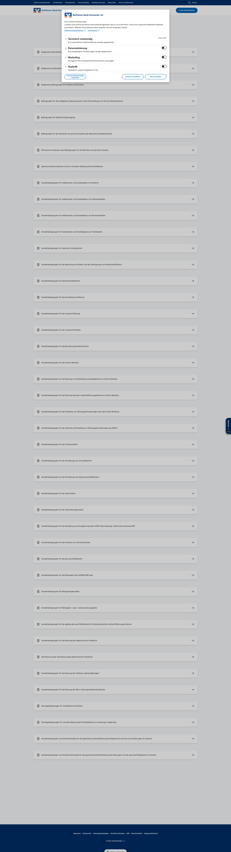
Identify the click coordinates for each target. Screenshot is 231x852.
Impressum (92, 30)
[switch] (164, 47)
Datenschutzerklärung (74, 30)
